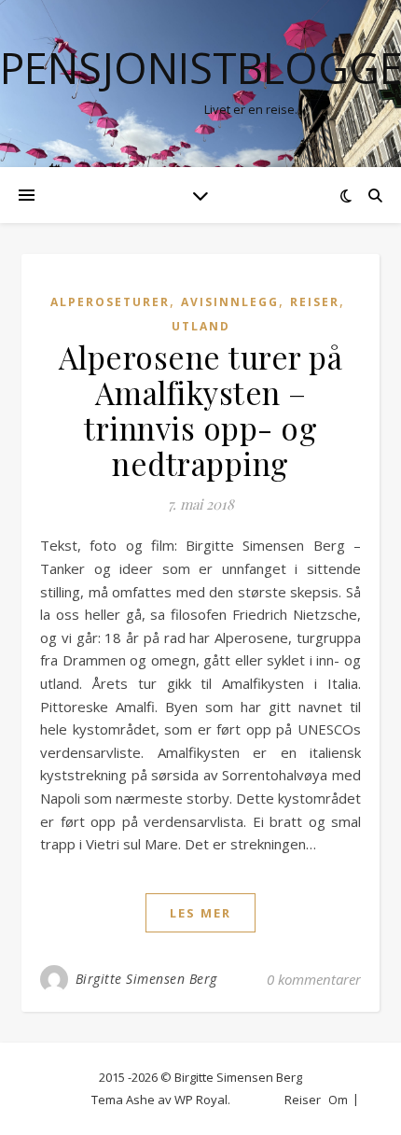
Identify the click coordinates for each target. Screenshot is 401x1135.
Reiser (314, 302)
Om (338, 1099)
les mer (200, 912)
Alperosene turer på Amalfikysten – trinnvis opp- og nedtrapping (201, 409)
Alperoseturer (110, 302)
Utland (201, 326)
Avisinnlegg (230, 302)
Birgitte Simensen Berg (146, 979)
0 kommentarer (314, 979)
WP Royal (201, 1099)
